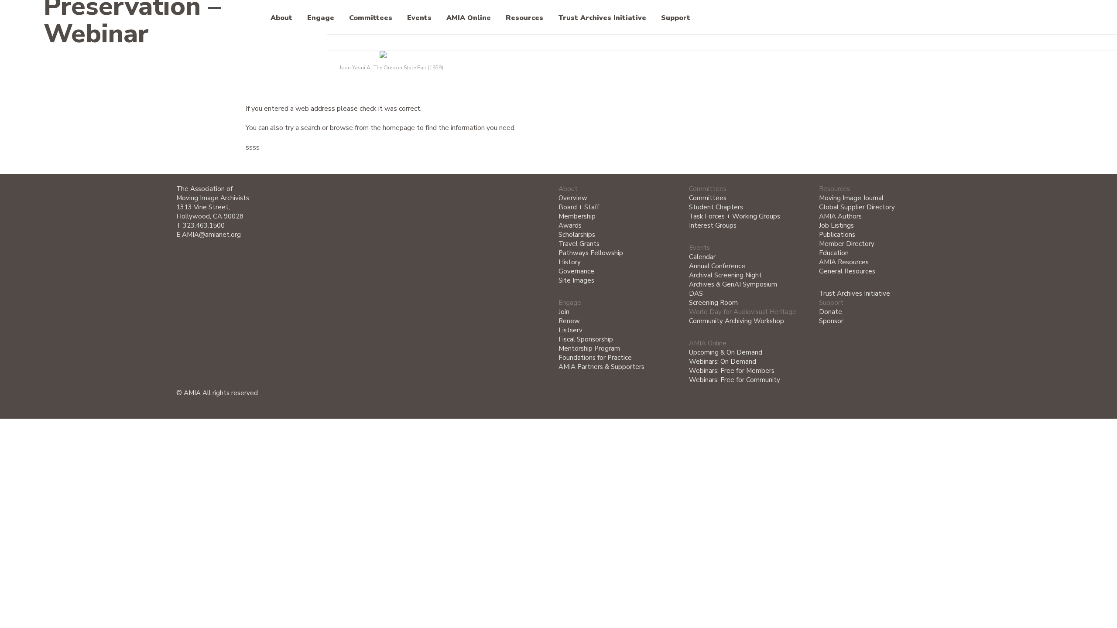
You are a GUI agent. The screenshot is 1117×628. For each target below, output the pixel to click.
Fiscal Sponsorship (585, 339)
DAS (696, 293)
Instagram (936, 43)
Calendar (702, 257)
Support (675, 18)
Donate (830, 311)
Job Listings (836, 225)
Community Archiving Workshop (736, 321)
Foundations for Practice (595, 357)
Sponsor (831, 321)
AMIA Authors (840, 216)
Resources (524, 18)
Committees (370, 18)
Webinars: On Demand (722, 361)
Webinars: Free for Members (731, 370)
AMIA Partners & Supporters (601, 366)
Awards (570, 225)
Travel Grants (579, 243)
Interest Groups (713, 225)
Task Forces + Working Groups (734, 216)
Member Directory (846, 243)
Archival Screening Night (725, 275)
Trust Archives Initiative (602, 18)
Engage (320, 18)
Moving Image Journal (851, 198)
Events (419, 18)
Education (834, 253)
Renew (569, 321)
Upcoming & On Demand (725, 352)
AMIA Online (468, 18)
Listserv (570, 330)
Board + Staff (578, 207)
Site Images (576, 280)
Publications (837, 234)
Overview (572, 198)
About (281, 18)
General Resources (847, 271)
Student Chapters (716, 207)
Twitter (897, 43)
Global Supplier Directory (857, 207)
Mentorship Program (589, 348)
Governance (576, 271)
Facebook (917, 43)
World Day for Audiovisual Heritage (742, 311)
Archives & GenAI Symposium (733, 284)
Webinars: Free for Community (734, 379)
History (569, 262)
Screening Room (713, 302)
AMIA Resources (844, 262)
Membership (577, 216)
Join (563, 311)
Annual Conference (717, 266)
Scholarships (576, 234)
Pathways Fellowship (590, 253)
